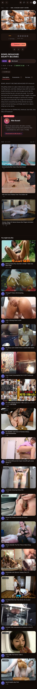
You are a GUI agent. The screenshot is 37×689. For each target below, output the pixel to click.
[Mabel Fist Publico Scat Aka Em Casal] (18, 507)
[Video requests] (20, 2)
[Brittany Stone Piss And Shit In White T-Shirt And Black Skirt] (18, 254)
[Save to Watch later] (33, 242)
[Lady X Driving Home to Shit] (18, 310)
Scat (7, 7)
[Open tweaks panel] (31, 2)
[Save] (22, 49)
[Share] (14, 49)
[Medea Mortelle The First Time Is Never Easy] (18, 534)
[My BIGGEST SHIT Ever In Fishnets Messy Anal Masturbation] (18, 422)
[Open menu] (2, 2)
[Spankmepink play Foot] (18, 672)
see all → (33, 142)
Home (2, 7)
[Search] (6, 2)
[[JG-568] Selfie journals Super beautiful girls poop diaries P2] (18, 451)
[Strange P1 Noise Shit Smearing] (18, 282)
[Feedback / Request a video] (24, 2)
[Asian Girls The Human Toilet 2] (18, 644)
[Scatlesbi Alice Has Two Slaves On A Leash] (18, 589)
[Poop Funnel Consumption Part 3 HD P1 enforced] (18, 365)
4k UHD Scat (6, 72)
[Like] (18, 49)
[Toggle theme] (27, 2)
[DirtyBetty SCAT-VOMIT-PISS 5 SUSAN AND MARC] (18, 337)
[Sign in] (34, 2)
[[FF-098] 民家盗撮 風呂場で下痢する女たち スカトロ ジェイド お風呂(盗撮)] (18, 393)
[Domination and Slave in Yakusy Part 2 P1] (18, 562)
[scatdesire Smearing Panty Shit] (18, 479)
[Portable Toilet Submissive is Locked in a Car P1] (18, 617)
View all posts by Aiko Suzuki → (13, 133)
